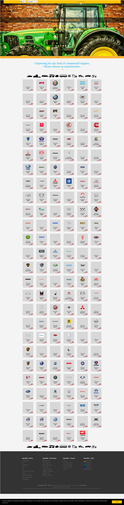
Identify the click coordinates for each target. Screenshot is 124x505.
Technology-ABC (46, 462)
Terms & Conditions (68, 465)
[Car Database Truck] (37, 76)
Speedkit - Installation (48, 471)
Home (57, 57)
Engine (23, 473)
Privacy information (67, 462)
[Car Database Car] (45, 76)
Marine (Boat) (25, 479)
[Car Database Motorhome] (51, 76)
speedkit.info (88, 462)
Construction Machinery (28, 471)
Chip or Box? (46, 467)
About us (65, 460)
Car (23, 462)
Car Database (25, 460)
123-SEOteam (83, 485)
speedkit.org (88, 465)
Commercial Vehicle (27, 475)
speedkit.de (88, 460)
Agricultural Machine (27, 477)
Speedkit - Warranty (47, 475)
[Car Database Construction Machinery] (74, 76)
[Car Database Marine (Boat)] (29, 76)
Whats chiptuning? (47, 465)
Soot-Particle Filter (47, 469)
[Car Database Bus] (63, 76)
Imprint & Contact (67, 467)
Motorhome (25, 465)
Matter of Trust (46, 460)
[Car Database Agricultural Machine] (94, 76)
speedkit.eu (88, 467)
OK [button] (117, 501)
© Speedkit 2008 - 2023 (44, 485)
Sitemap (65, 469)
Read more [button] (5, 502)
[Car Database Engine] (57, 76)
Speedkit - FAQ (46, 473)
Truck (23, 467)
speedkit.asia (89, 469)
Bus (23, 469)
